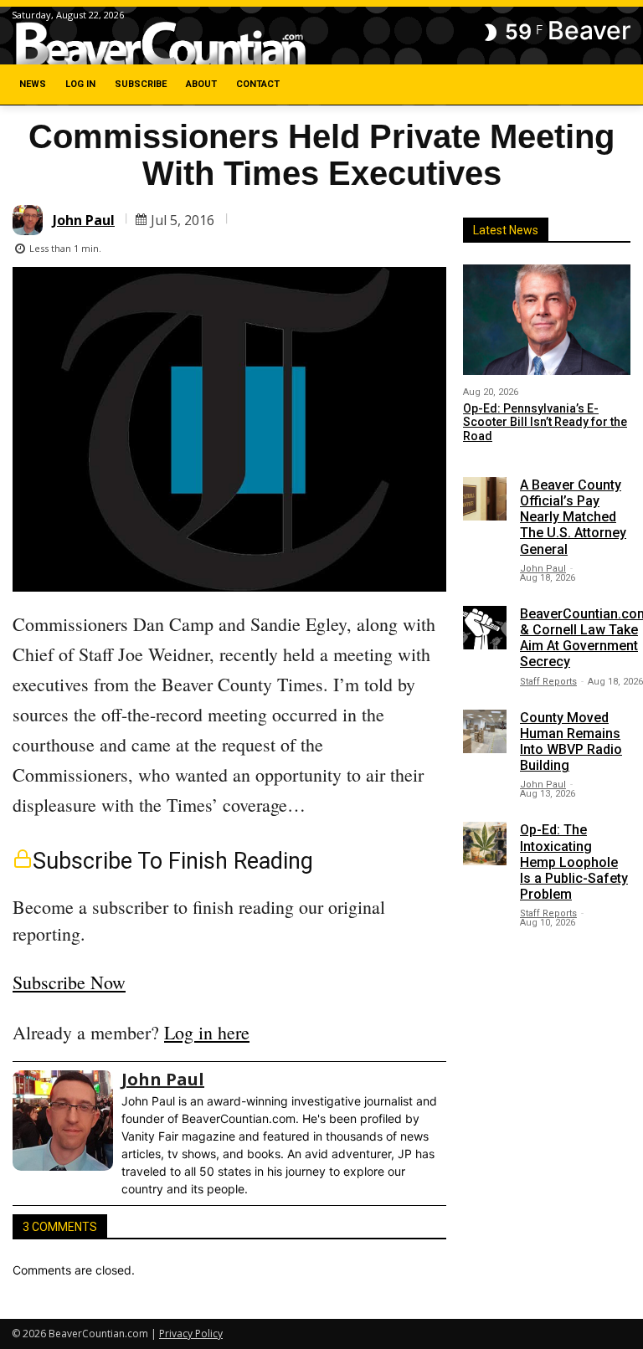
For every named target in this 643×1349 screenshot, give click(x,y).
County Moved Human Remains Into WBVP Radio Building (571, 742)
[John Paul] (30, 220)
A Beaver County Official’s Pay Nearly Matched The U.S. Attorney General (573, 517)
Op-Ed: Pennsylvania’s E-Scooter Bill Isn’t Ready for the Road (545, 423)
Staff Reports (548, 681)
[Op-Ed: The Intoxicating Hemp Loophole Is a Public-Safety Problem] (485, 843)
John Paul (84, 220)
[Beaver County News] (161, 44)
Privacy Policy (191, 1333)
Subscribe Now (69, 982)
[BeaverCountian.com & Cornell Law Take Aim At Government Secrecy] (485, 627)
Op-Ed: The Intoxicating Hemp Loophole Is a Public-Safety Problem (574, 862)
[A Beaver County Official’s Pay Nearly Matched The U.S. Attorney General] (485, 499)
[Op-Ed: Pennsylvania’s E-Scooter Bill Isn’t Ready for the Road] (546, 319)
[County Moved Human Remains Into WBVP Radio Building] (485, 731)
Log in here (206, 1032)
